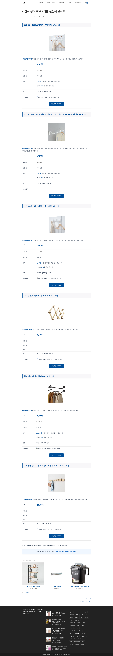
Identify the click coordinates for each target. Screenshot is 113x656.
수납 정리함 (72, 630)
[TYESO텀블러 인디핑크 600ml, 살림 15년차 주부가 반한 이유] (48, 613)
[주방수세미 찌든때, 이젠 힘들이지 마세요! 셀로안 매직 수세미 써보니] (48, 621)
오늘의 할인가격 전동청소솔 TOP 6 (65, 551)
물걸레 (76, 617)
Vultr (59, 654)
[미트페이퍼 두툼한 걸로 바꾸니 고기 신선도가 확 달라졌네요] (48, 647)
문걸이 (71, 617)
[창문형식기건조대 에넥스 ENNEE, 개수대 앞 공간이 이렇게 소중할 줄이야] (48, 639)
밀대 (81, 617)
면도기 (81, 614)
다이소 (75, 612)
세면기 (78, 625)
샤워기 (83, 622)
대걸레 (81, 612)
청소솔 (79, 638)
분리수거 (83, 620)
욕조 (77, 636)
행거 (83, 641)
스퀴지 (71, 633)
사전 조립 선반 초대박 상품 (33, 586)
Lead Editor (26, 16)
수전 (84, 630)
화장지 (71, 646)
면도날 (87, 614)
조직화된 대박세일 (56, 586)
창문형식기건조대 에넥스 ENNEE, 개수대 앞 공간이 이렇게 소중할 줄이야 (58, 639)
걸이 (71, 612)
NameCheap (63, 654)
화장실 (82, 644)
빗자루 (78, 622)
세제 (71, 628)
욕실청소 (72, 636)
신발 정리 (77, 633)
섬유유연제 (72, 625)
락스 (86, 612)
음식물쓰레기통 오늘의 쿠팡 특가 (80, 586)
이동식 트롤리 (73, 638)
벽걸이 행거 (27, 592)
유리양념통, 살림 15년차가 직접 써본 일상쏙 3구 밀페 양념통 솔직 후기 (58, 630)
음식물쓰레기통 (83, 636)
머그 (77, 614)
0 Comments (59, 615)
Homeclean (47, 16)
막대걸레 (72, 614)
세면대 (83, 625)
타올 (71, 641)
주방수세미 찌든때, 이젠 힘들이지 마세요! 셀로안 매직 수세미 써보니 (59, 621)
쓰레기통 (83, 633)
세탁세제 (76, 628)
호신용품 (77, 644)
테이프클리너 (77, 641)
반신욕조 (77, 620)
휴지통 (81, 646)
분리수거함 (72, 622)
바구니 (71, 620)
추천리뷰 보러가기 (56, 366)
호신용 (71, 644)
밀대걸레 (86, 617)
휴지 (76, 646)
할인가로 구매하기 (56, 103)
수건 (81, 628)
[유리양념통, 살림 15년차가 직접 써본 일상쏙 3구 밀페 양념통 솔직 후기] (48, 630)
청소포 (84, 638)
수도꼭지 (79, 630)
